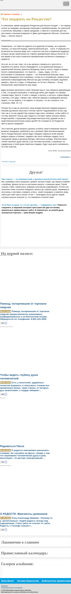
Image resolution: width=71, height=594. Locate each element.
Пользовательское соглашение (11, 587)
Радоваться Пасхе (12, 446)
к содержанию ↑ (65, 157)
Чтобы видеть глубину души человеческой (19, 376)
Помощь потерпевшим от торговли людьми (23, 305)
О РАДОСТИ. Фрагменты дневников (23, 513)
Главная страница (11, 14)
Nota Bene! (7, 581)
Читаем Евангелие (28, 581)
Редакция (4, 586)
